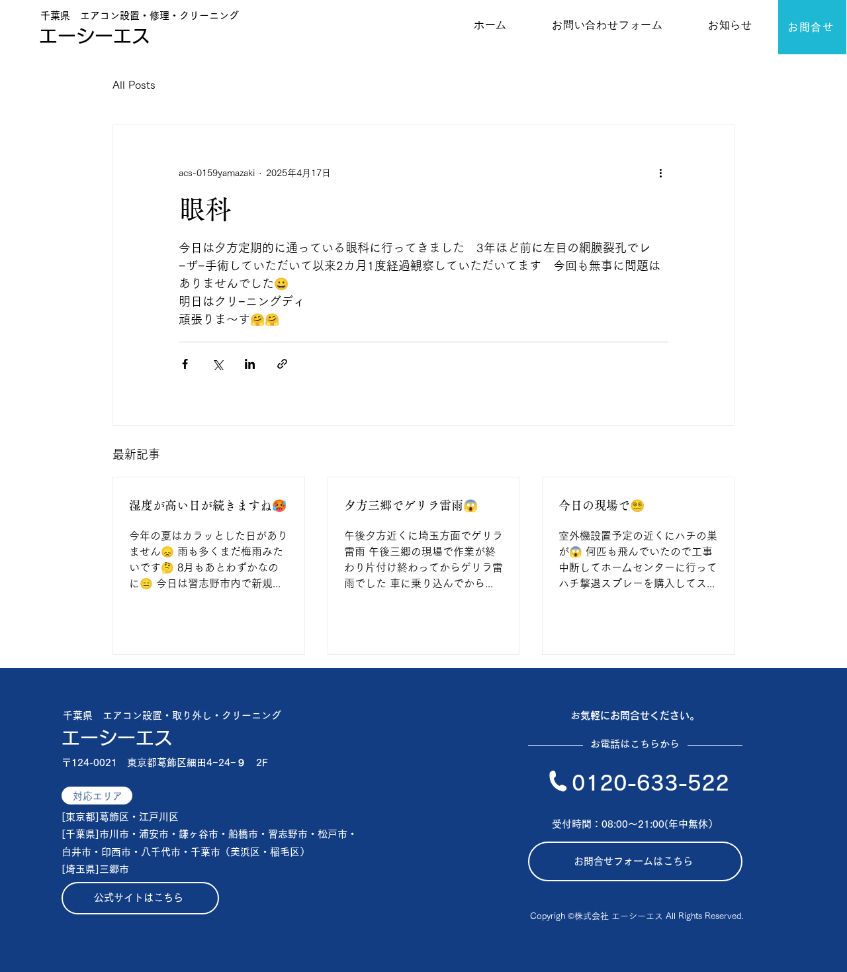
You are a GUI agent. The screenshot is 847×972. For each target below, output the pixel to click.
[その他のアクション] (660, 173)
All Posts (134, 84)
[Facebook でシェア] (185, 364)
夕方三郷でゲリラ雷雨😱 (411, 505)
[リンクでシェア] (282, 364)
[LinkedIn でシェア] (250, 364)
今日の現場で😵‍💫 (601, 505)
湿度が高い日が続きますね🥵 (208, 505)
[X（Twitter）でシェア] (217, 364)
